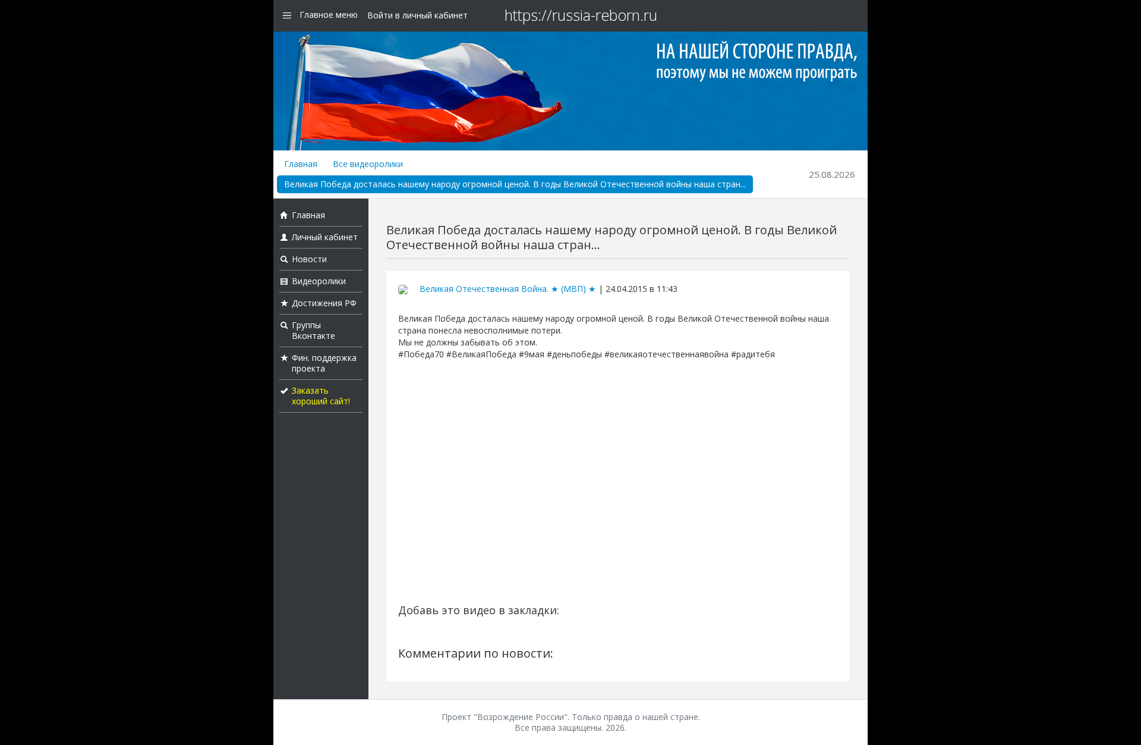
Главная (300, 163)
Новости (309, 259)
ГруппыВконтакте (313, 330)
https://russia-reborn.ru (581, 15)
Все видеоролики (368, 163)
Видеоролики (319, 281)
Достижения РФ (324, 303)
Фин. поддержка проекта (324, 363)
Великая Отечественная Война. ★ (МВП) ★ (508, 288)
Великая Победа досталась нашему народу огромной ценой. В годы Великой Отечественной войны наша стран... (515, 184)
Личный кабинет (325, 237)
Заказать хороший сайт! (321, 396)
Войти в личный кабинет (417, 15)
